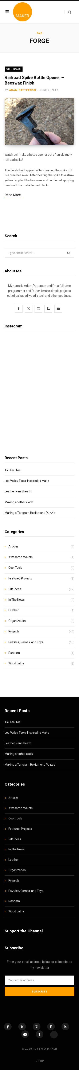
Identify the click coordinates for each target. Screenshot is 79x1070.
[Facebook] (8, 1026)
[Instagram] (36, 1026)
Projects (13, 631)
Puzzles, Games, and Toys (25, 642)
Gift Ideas (13, 69)
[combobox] (39, 253)
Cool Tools (15, 567)
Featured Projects (20, 578)
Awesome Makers (20, 557)
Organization (17, 620)
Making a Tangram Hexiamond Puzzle (30, 512)
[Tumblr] (39, 1034)
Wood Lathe (16, 663)
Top (40, 1061)
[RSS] (65, 1026)
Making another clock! (19, 502)
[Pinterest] (51, 1026)
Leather (13, 610)
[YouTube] (25, 1034)
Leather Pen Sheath (18, 491)
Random (14, 652)
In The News (16, 599)
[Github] (54, 1034)
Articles (13, 546)
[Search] (67, 12)
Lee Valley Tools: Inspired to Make (27, 480)
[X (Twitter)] (22, 1026)
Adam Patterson (22, 90)
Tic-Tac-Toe (13, 470)
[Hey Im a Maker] (22, 11)
